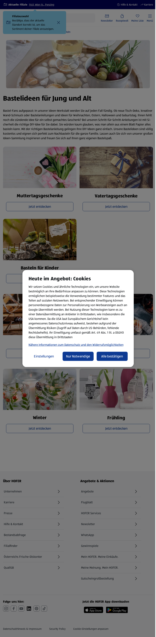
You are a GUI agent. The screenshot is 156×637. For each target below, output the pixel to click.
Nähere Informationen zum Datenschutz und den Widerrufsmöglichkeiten (76, 345)
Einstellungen (44, 356)
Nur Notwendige (78, 356)
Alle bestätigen (112, 356)
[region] (78, 318)
